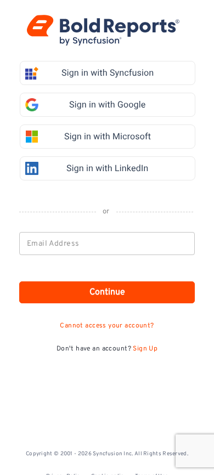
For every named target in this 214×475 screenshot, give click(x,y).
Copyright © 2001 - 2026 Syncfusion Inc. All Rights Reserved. (107, 453)
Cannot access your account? (107, 325)
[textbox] (107, 244)
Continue (107, 292)
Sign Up (145, 348)
